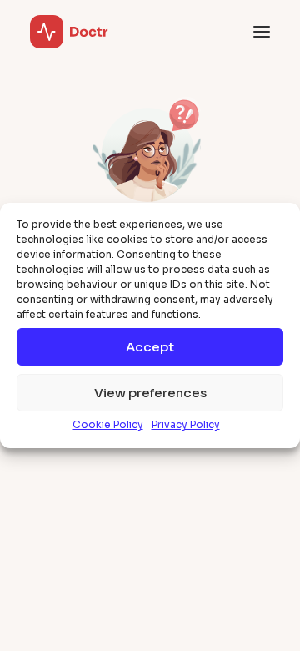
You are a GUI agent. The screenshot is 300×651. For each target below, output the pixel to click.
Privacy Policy (186, 424)
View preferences (150, 393)
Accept (150, 347)
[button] (261, 31)
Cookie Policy (107, 424)
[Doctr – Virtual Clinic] (69, 31)
